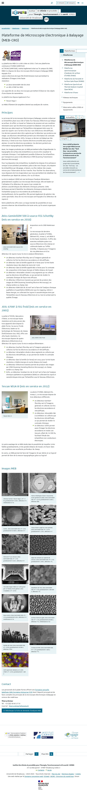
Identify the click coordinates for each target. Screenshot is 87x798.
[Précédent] (78, 117)
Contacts (41, 770)
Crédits (78, 774)
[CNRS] (46, 19)
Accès (49, 770)
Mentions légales (68, 774)
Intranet (61, 3)
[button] (52, 3)
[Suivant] (81, 117)
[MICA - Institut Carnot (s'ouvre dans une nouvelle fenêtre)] (43, 735)
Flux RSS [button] (44, 754)
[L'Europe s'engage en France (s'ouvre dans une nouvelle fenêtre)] (71, 735)
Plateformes (15, 28)
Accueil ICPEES (6, 28)
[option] (72, 148)
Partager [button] (29, 754)
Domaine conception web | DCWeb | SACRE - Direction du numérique (49, 776)
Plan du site (56, 774)
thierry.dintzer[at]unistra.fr (19, 706)
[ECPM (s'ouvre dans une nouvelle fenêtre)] (15, 735)
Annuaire (72, 3)
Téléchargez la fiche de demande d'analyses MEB (23, 711)
